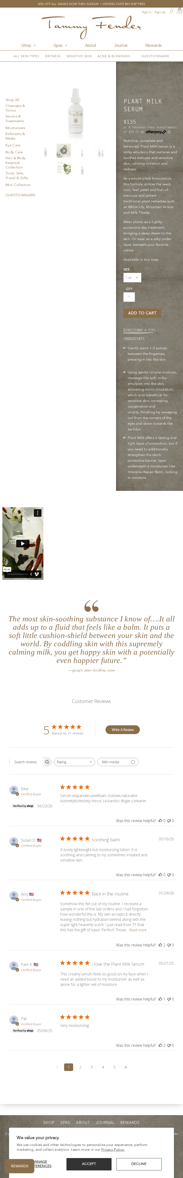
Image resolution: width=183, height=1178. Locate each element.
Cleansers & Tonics (15, 108)
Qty (129, 289)
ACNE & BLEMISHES (113, 56)
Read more (138, 930)
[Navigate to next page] (125, 1067)
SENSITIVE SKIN (79, 56)
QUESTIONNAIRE (155, 56)
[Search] (171, 12)
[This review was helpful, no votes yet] (160, 820)
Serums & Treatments (14, 119)
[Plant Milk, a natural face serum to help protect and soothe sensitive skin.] (75, 101)
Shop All (12, 100)
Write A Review (123, 729)
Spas (65, 1123)
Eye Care (12, 145)
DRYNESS (52, 56)
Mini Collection (18, 185)
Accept (89, 1164)
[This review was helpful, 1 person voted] (160, 999)
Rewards (130, 1123)
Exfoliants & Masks (15, 136)
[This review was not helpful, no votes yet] (169, 820)
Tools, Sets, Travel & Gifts (16, 176)
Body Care (14, 152)
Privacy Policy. (113, 1150)
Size (126, 269)
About (83, 1123)
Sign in (146, 12)
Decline (139, 1164)
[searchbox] (26, 762)
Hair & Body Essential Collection (15, 163)
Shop (49, 1123)
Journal (105, 1123)
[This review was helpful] (160, 945)
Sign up (160, 12)
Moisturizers (15, 128)
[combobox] (74, 762)
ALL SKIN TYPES (26, 56)
